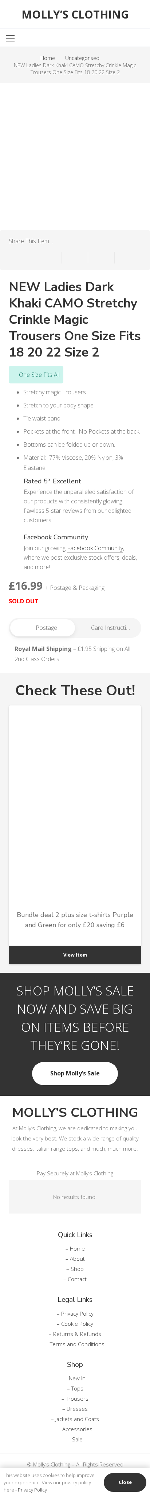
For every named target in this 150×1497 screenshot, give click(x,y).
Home (47, 58)
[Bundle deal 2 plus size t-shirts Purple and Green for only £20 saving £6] (75, 834)
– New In (75, 1378)
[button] (119, 38)
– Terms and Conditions (75, 1344)
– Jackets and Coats (75, 1418)
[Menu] (33, 38)
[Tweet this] (75, 257)
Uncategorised (82, 58)
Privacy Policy (32, 1489)
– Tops (75, 1388)
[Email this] (22, 257)
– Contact (75, 1279)
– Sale (75, 1439)
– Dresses (75, 1408)
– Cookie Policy (75, 1323)
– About (75, 1258)
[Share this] (48, 257)
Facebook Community (95, 548)
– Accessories (75, 1429)
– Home (75, 1248)
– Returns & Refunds (75, 1333)
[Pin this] (101, 257)
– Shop (75, 1268)
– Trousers (75, 1398)
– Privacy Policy (75, 1313)
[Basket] (138, 38)
